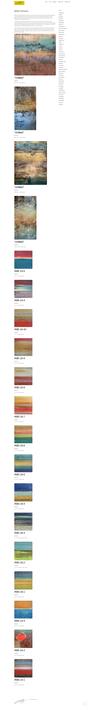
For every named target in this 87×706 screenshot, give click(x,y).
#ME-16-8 (19, 387)
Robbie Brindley (61, 22)
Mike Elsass (16, 80)
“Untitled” (19, 77)
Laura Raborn (61, 67)
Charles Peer (61, 63)
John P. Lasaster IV (62, 53)
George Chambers (62, 26)
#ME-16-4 (19, 503)
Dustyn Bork (61, 18)
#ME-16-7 (19, 416)
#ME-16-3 (19, 532)
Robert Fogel (61, 38)
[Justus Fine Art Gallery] (19, 4)
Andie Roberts (61, 73)
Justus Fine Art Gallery (33, 699)
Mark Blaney (61, 16)
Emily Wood (61, 104)
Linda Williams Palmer (62, 61)
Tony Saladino (61, 75)
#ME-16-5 (19, 474)
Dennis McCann (61, 57)
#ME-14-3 (19, 620)
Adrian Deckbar (61, 32)
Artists (50, 1)
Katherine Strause (62, 90)
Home (46, 1)
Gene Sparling (61, 86)
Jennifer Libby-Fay (62, 55)
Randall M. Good (61, 40)
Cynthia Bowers (61, 20)
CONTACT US (67, 1)
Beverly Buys (61, 24)
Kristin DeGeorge (61, 34)
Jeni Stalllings (61, 88)
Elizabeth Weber (61, 100)
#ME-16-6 (19, 445)
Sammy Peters (61, 65)
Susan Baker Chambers (63, 28)
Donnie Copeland (61, 30)
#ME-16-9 (19, 358)
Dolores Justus (61, 51)
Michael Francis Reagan (63, 69)
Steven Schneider (62, 77)
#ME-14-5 (19, 271)
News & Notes (60, 1)
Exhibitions (55, 1)
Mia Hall (60, 42)
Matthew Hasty (61, 44)
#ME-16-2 (19, 562)
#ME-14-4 (19, 300)
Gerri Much (60, 59)
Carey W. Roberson (62, 71)
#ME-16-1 (19, 591)
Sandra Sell (60, 79)
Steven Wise (61, 102)
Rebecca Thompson (62, 92)
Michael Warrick (61, 98)
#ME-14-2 (19, 650)
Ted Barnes (60, 14)
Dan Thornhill (61, 94)
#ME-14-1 (19, 679)
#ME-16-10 (20, 329)
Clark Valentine (61, 96)
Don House (60, 49)
